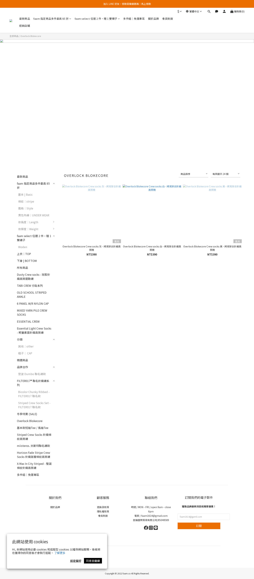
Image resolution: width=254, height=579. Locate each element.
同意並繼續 (93, 561)
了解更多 (59, 553)
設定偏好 (75, 561)
